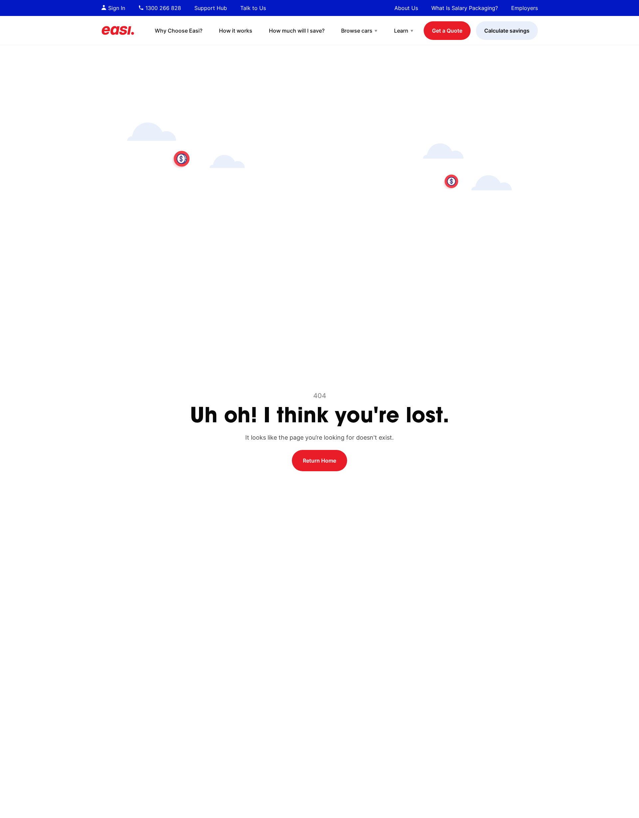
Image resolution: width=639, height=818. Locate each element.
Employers (524, 8)
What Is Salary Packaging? (464, 8)
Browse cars (356, 30)
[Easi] (117, 30)
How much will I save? (296, 30)
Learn (401, 30)
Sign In (115, 8)
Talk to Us (253, 8)
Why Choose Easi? (178, 30)
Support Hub (210, 8)
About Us (406, 8)
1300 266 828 (162, 8)
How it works (235, 30)
